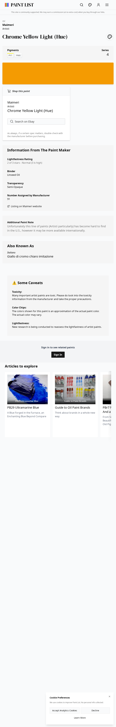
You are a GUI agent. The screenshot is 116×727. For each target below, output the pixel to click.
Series (105, 50)
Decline (95, 710)
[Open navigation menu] (107, 5)
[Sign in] (98, 5)
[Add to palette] (110, 36)
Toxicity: (17, 291)
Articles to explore (21, 366)
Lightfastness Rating (19, 159)
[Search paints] (81, 5)
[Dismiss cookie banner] (109, 696)
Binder (11, 171)
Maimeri (8, 25)
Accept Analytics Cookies (64, 710)
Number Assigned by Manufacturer (28, 195)
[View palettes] (90, 5)
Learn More (80, 717)
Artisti (5, 28)
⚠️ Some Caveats (27, 282)
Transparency (15, 183)
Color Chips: (19, 307)
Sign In (58, 354)
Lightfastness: (20, 323)
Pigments (13, 50)
